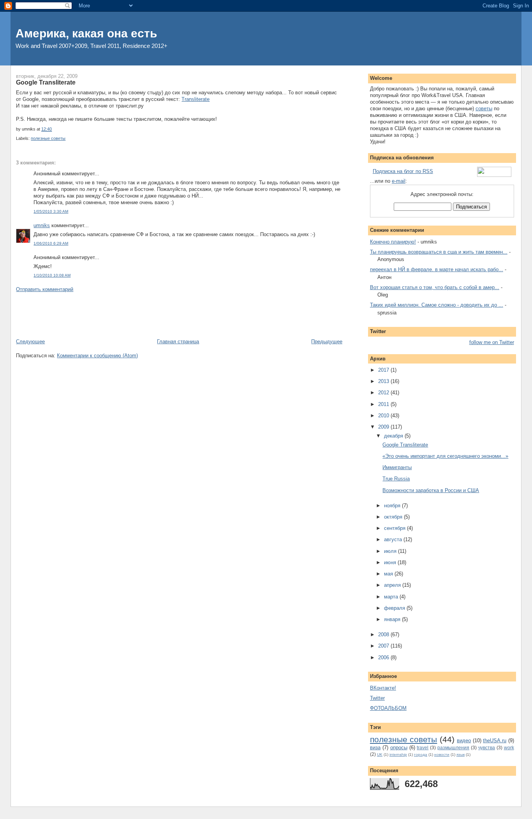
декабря (394, 436)
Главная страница (178, 341)
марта (392, 597)
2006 (384, 657)
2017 (384, 370)
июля (391, 551)
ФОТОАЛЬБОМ (388, 708)
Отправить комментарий (44, 289)
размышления (453, 747)
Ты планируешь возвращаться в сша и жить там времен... (438, 252)
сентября (395, 528)
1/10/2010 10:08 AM (51, 275)
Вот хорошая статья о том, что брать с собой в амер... (434, 287)
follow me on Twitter (491, 342)
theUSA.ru (494, 740)
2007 (384, 646)
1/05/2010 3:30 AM (50, 211)
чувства (486, 747)
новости (441, 754)
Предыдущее (326, 341)
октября (394, 517)
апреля (393, 585)
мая (389, 574)
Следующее (30, 341)
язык (460, 754)
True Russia (396, 479)
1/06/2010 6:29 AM (50, 243)
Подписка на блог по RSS (403, 171)
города (420, 754)
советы (484, 108)
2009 (384, 427)
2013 (384, 381)
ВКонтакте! (383, 688)
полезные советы (48, 138)
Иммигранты (397, 467)
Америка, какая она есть (86, 33)
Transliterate (195, 99)
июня (391, 562)
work (509, 747)
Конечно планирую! (393, 242)
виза (375, 747)
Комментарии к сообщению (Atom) (97, 355)
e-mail (398, 181)
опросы (398, 747)
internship (398, 754)
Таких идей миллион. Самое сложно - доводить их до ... (436, 305)
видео (464, 740)
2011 (384, 404)
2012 (384, 392)
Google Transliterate (46, 82)
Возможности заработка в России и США (430, 490)
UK (379, 754)
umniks (41, 225)
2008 (384, 634)
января (393, 619)
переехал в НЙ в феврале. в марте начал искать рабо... (436, 269)
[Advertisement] (157, 314)
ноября (393, 505)
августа (393, 539)
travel (422, 747)
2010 (384, 415)
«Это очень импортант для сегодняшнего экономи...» (445, 456)
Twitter (377, 698)
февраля (395, 608)
